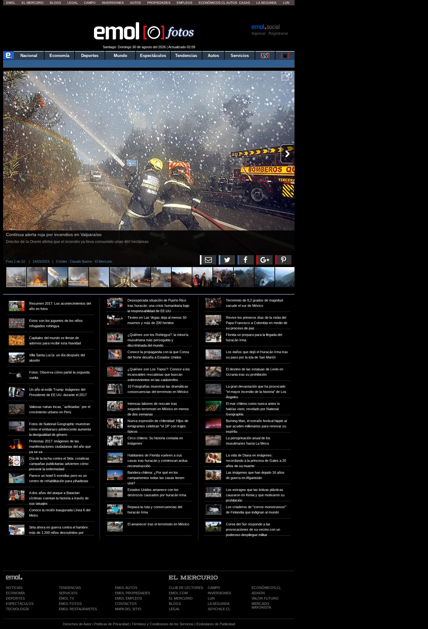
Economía (59, 55)
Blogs (55, 2)
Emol (10, 2)
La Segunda (266, 2)
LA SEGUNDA (218, 604)
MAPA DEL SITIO (128, 609)
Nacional (28, 55)
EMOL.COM (178, 593)
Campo (90, 2)
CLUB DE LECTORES (186, 588)
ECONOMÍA (15, 593)
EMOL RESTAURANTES (78, 609)
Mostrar (149, 14)
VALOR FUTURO (265, 598)
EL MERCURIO (181, 598)
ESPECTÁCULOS (20, 604)
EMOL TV (66, 598)
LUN (211, 598)
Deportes (89, 55)
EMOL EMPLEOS (128, 598)
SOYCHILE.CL (219, 609)
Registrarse (278, 33)
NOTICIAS (14, 588)
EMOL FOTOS (70, 604)
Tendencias (186, 55)
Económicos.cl (212, 2)
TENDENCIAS (70, 588)
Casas (244, 2)
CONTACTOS (126, 604)
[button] (286, 78)
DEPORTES (15, 598)
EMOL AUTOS (126, 588)
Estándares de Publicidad (215, 624)
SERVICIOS (68, 593)
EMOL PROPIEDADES (132, 593)
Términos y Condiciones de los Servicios (163, 624)
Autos (135, 2)
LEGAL (174, 609)
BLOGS (175, 604)
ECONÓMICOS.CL (266, 588)
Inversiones (113, 2)
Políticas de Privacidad (111, 624)
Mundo (120, 55)
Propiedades (158, 2)
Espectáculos (153, 55)
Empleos (184, 2)
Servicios (240, 55)
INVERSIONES (219, 593)
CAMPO (214, 588)
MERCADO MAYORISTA (261, 605)
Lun (286, 2)
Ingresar (259, 33)
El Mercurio (33, 2)
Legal (72, 2)
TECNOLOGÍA (17, 609)
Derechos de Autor (77, 624)
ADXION (258, 593)
